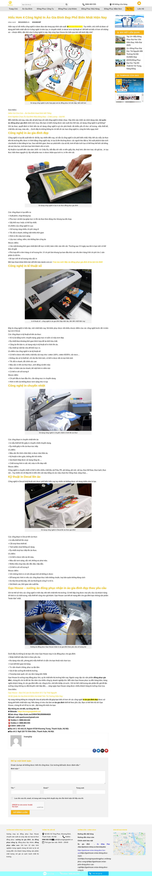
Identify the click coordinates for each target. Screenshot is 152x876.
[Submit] (66, 4)
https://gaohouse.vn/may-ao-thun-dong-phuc (92, 847)
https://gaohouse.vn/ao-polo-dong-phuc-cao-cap (92, 864)
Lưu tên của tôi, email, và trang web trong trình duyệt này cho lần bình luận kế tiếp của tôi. (49, 798)
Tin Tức (130, 9)
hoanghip (36, 22)
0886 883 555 (90, 4)
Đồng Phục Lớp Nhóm (67, 9)
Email (46, 788)
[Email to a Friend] (102, 751)
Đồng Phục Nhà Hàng (90, 9)
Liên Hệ (141, 9)
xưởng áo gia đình (23, 839)
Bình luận (15, 768)
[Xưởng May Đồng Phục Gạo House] (12, 3)
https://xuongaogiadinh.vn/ (29, 711)
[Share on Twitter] (98, 751)
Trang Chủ (13, 9)
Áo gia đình (84, 844)
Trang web (80, 788)
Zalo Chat (50, 874)
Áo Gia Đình (27, 9)
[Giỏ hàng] (139, 3)
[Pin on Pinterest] (106, 751)
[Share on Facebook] (94, 751)
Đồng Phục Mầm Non (113, 9)
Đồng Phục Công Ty (45, 9)
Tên (13, 788)
